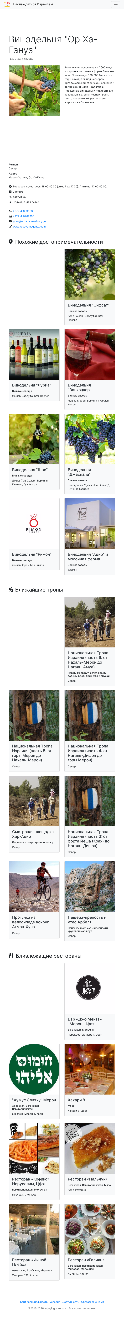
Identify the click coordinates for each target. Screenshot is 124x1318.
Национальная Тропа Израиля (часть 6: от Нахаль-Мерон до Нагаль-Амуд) (88, 660)
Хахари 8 (76, 1100)
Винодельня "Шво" (30, 469)
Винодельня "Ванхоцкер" (79, 387)
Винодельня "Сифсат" (88, 305)
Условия (55, 1301)
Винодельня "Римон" (32, 554)
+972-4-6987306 (23, 216)
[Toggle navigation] (115, 4)
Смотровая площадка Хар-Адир (33, 834)
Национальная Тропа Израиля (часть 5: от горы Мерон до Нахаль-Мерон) (32, 753)
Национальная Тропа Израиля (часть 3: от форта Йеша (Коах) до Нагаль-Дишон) (88, 838)
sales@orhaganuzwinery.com (30, 221)
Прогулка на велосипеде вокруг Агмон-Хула (30, 922)
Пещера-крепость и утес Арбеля (87, 919)
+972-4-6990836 (23, 211)
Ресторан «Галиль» (86, 1260)
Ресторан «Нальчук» (88, 1179)
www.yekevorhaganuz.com (29, 226)
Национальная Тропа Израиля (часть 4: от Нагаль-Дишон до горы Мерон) (88, 753)
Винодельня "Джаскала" (79, 472)
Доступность (70, 1301)
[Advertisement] (62, 23)
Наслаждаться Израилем (33, 4)
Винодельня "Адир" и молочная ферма (88, 556)
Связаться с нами (92, 1301)
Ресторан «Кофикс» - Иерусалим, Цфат (32, 1181)
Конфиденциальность (34, 1301)
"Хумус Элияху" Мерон (34, 1100)
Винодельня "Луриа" (31, 385)
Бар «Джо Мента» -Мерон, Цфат (85, 1021)
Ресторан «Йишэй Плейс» (29, 1262)
